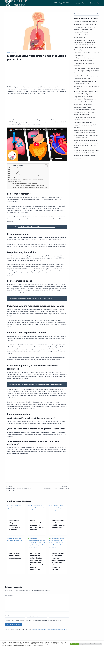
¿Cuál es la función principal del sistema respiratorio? (25, 183)
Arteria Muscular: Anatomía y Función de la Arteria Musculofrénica (18, 489)
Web (51, 616)
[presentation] (16, 511)
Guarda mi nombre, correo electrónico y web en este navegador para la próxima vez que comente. (33, 620)
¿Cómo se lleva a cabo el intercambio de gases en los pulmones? (28, 185)
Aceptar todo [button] (74, 643)
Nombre (8, 616)
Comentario (9, 595)
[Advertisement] (37, 74)
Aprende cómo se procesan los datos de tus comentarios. (49, 629)
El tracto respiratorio (15, 170)
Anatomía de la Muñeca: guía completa (85, 21)
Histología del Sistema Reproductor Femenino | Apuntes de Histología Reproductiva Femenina (84, 30)
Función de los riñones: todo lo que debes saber (15, 555)
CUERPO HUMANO (11, 52)
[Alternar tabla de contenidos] (45, 165)
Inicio (55, 3)
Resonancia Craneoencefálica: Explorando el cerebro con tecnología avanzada (85, 125)
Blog (60, 3)
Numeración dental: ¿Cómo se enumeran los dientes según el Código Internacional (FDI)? (86, 71)
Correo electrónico (33, 616)
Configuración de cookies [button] (86, 643)
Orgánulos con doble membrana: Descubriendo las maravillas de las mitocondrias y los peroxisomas (84, 42)
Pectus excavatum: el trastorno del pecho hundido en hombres (36, 525)
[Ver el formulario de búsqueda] (98, 3)
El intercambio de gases (16, 174)
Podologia (78, 3)
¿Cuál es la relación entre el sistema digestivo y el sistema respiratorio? (29, 187)
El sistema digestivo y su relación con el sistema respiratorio (26, 179)
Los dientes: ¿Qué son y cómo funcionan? (56, 488)
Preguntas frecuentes (15, 181)
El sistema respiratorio (15, 168)
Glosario (92, 3)
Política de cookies (38, 645)
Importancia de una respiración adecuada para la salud (24, 176)
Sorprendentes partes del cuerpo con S (86, 24)
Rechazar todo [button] (97, 643)
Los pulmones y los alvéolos (17, 172)
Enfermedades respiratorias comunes (19, 178)
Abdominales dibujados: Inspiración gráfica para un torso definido (14, 525)
